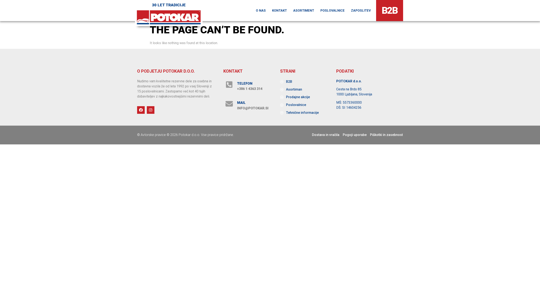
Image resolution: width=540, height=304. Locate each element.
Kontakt (279, 10)
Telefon (244, 83)
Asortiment (303, 10)
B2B (390, 10)
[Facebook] (141, 110)
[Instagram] (150, 110)
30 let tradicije (169, 5)
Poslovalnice (332, 10)
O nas (261, 10)
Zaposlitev (361, 10)
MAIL (241, 103)
